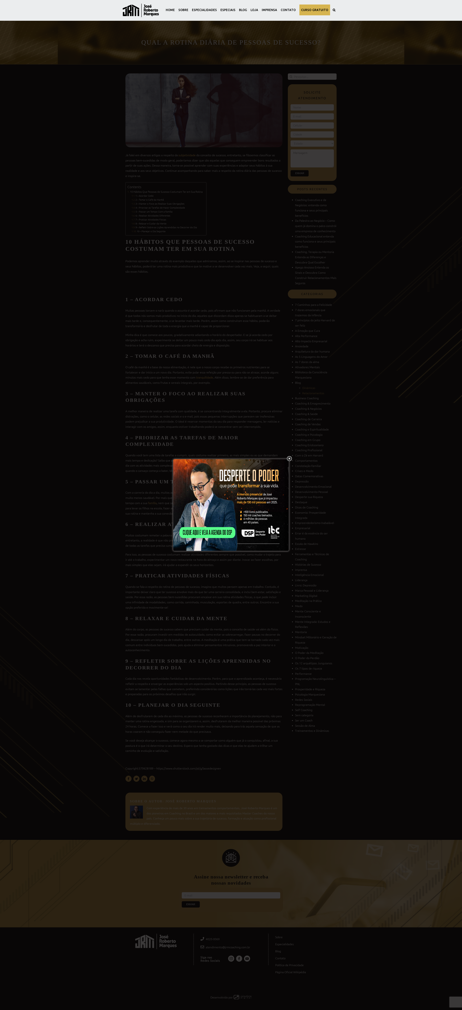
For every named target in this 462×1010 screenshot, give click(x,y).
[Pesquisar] (334, 10)
